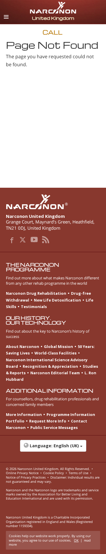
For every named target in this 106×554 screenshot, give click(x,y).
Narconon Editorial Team (55, 372)
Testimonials (34, 306)
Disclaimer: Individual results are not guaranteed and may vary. (53, 479)
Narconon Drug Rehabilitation (36, 293)
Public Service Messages (54, 427)
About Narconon (22, 346)
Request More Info (47, 421)
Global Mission (58, 346)
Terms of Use (78, 473)
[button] (53, 449)
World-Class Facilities (55, 353)
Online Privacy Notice (22, 473)
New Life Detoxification (57, 300)
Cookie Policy (53, 473)
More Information (24, 414)
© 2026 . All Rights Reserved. (48, 468)
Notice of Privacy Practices (26, 477)
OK (76, 540)
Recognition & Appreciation (50, 366)
